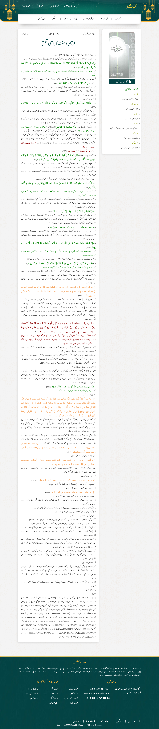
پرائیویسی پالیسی (105, 721)
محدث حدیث (73, 689)
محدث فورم (26, 6)
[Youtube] (104, 698)
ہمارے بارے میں (70, 19)
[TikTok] (90, 698)
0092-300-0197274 (100, 689)
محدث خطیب (34, 698)
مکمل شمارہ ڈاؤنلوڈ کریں (120, 82)
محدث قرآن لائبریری (70, 698)
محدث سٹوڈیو (54, 698)
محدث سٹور (54, 689)
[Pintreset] (93, 698)
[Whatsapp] (87, 698)
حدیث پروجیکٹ (69, 6)
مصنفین (54, 19)
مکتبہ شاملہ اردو (53, 703)
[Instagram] (97, 698)
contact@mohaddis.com (97, 694)
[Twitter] (100, 698)
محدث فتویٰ (39, 6)
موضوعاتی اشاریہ (88, 19)
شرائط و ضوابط (90, 721)
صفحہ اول (118, 19)
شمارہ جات (104, 19)
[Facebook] (108, 698)
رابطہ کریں (42, 19)
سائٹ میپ (77, 721)
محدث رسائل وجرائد (31, 694)
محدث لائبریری (53, 6)
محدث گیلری (74, 703)
